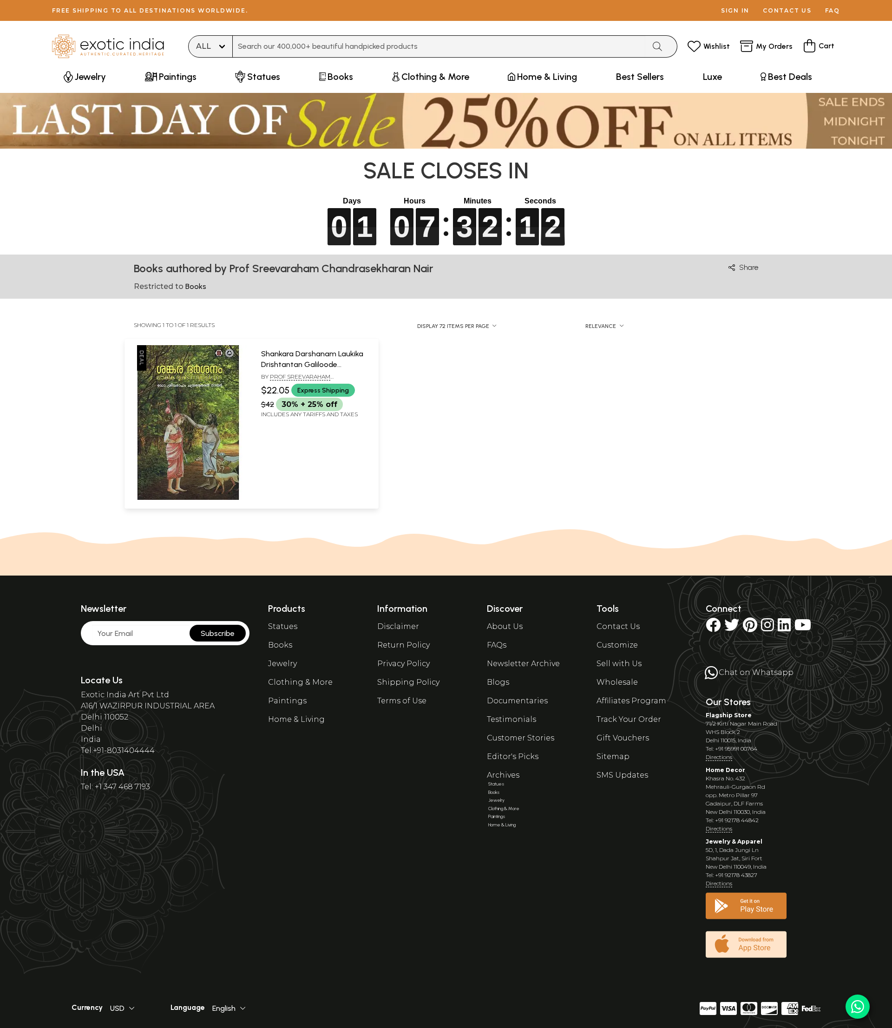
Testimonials (511, 719)
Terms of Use (401, 700)
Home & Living (296, 719)
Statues (282, 626)
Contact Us (618, 626)
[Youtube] (802, 627)
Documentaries (517, 700)
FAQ (832, 10)
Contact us (787, 10)
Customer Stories (520, 737)
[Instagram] (767, 627)
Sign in (735, 10)
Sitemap (613, 756)
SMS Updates (622, 775)
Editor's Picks (512, 756)
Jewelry (282, 663)
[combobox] (439, 46)
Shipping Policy (408, 682)
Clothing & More (300, 682)
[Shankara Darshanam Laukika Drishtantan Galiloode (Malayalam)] (188, 498)
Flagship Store (729, 715)
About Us (505, 626)
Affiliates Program (631, 700)
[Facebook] (713, 627)
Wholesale (617, 682)
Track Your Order (629, 719)
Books (280, 645)
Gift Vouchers (623, 737)
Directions (719, 756)
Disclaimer (398, 626)
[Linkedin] (784, 627)
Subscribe (218, 633)
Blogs (498, 682)
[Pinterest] (750, 627)
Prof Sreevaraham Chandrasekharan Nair (297, 380)
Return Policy (403, 645)
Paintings (287, 700)
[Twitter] (731, 627)
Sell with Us (619, 663)
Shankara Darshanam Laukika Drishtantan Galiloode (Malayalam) (312, 364)
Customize (617, 645)
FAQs (496, 645)
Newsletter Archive (523, 663)
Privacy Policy (403, 663)
